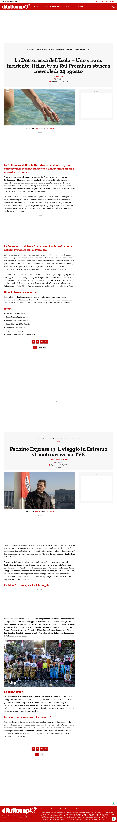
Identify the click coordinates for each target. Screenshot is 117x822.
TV (35, 49)
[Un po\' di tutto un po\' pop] (16, 7)
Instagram (50, 128)
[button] (113, 6)
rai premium (42, 347)
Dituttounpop (30, 49)
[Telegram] (103, 1)
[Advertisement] (58, 27)
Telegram (38, 128)
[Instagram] (100, 1)
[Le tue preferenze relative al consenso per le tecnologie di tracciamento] (114, 819)
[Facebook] (96, 1)
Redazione (59, 76)
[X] (106, 1)
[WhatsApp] (110, 1)
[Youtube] (113, 1)
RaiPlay (7, 303)
